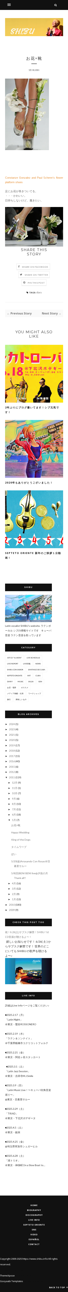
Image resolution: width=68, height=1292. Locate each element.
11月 (15, 788)
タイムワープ (18, 846)
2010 (12, 904)
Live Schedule (33, 658)
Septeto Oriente (34, 1224)
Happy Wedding (20, 832)
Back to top (57, 1287)
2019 (12, 745)
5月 (14, 819)
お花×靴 (15, 825)
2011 (12, 777)
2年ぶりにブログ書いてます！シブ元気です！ (32, 410)
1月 (14, 899)
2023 (12, 729)
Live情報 (26, 664)
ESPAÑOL (34, 1239)
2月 (14, 894)
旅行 (9, 699)
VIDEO (34, 1234)
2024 (12, 724)
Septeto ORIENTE (14, 675)
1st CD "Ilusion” (14, 658)
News (38, 664)
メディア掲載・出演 (15, 693)
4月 (14, 883)
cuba (38, 675)
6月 (14, 814)
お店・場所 (11, 687)
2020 (12, 739)
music (20, 681)
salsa (31, 681)
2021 (12, 734)
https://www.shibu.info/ (35, 1258)
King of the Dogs (20, 839)
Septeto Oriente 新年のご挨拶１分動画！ (33, 555)
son (40, 681)
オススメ (24, 687)
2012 (12, 771)
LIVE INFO (34, 1219)
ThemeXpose (7, 1275)
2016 (12, 761)
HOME (34, 1205)
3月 (14, 888)
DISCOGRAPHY (34, 1215)
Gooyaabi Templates (11, 1281)
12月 (15, 782)
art (29, 675)
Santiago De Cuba (36, 669)
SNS (34, 1229)
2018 (12, 750)
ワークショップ (34, 693)
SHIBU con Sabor (15, 669)
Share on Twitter (36, 274)
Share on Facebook (35, 267)
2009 (12, 909)
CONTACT (34, 1244)
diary (39, 292)
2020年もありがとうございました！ (29, 482)
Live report (12, 664)
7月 (14, 809)
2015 (12, 766)
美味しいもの (21, 699)
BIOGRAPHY (34, 1210)
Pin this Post (36, 282)
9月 (14, 798)
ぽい (13, 854)
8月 (14, 803)
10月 (15, 793)
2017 (12, 756)
